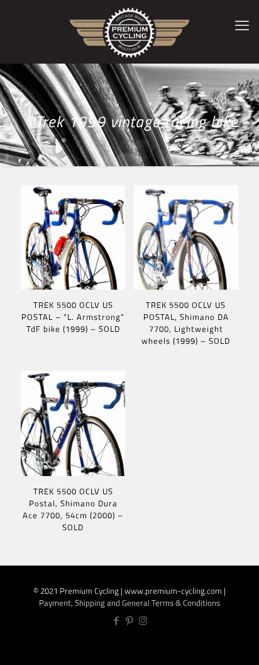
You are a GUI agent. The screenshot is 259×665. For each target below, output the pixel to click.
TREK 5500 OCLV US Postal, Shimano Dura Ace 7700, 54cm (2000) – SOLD (73, 509)
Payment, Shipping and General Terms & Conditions (129, 602)
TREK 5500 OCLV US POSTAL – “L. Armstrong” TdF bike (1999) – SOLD (72, 316)
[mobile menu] (242, 25)
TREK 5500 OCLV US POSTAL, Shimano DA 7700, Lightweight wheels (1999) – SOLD (185, 322)
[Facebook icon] (116, 620)
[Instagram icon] (143, 620)
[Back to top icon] (242, 646)
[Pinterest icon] (130, 620)
